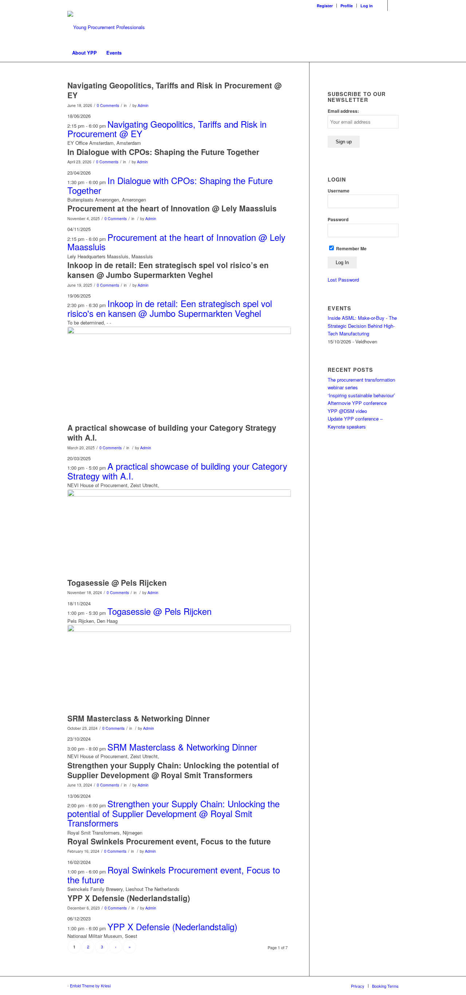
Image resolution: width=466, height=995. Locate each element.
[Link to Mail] (393, 5)
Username (339, 191)
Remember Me (351, 249)
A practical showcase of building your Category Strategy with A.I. (171, 432)
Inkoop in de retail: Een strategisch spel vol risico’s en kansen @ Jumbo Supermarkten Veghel (168, 269)
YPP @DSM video (347, 410)
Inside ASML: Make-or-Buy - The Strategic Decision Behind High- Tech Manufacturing (362, 325)
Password (338, 219)
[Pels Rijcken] (179, 531)
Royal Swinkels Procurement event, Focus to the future (169, 841)
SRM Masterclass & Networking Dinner (138, 718)
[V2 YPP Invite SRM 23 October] (179, 667)
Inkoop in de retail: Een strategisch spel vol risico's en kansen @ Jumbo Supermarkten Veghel (169, 308)
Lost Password (343, 279)
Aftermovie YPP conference (357, 402)
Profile (346, 5)
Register (325, 5)
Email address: (343, 111)
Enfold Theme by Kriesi (90, 985)
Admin (143, 105)
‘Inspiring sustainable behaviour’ (361, 395)
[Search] (394, 53)
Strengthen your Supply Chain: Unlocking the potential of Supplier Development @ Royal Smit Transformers (173, 770)
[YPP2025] (179, 373)
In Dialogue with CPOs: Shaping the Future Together (163, 151)
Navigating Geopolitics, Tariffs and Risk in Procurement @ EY (174, 90)
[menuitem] (325, 6)
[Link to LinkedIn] (382, 5)
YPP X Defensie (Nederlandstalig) (128, 897)
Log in (366, 5)
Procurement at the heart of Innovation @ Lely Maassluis (172, 208)
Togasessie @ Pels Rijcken (117, 582)
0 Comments (108, 105)
